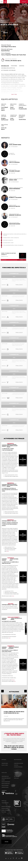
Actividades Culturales (8, 70)
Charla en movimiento (13, 617)
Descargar (22, 257)
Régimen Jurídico (5, 808)
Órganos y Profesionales (6, 806)
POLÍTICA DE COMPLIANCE (6, 781)
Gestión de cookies (5, 787)
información (5, 65)
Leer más (14, 94)
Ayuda (6, 841)
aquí (9, 637)
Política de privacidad (6, 783)
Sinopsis (21, 65)
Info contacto (16, 776)
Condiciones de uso (5, 776)
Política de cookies (5, 785)
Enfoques (10, 603)
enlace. (13, 595)
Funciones (14, 65)
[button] (2, 691)
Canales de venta (5, 763)
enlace (7, 551)
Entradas (24, 1)
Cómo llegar (16, 778)
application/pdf (12, 259)
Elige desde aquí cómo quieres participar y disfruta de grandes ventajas (14, 747)
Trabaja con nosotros (6, 810)
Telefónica (8, 793)
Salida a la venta (5, 765)
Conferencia (10, 443)
